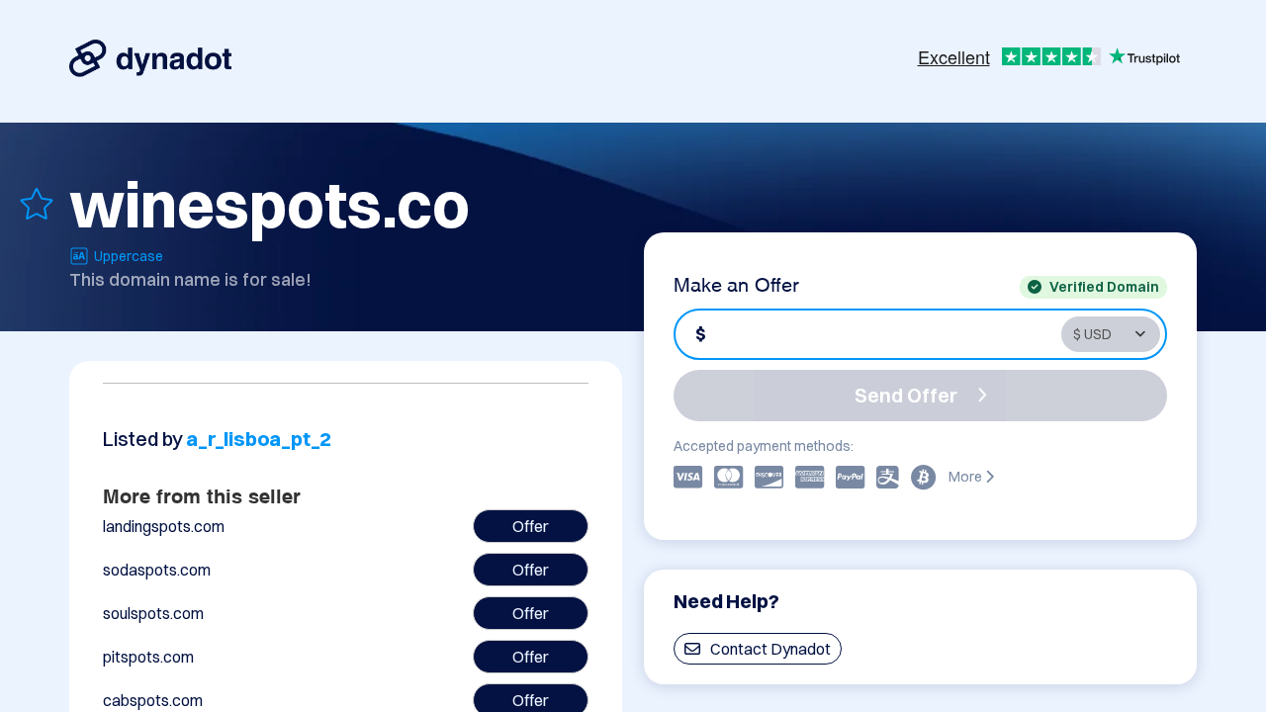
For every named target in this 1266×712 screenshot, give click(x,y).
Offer (530, 526)
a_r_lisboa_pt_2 (258, 438)
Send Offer (906, 395)
